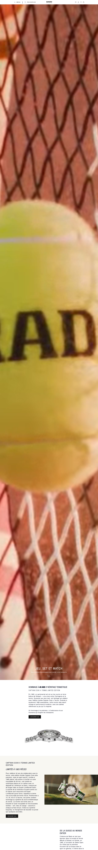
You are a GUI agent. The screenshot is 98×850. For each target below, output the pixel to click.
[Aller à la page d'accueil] (49, 2)
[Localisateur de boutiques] (76, 2)
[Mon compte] (78, 2)
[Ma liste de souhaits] (81, 2)
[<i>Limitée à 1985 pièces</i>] (71, 790)
